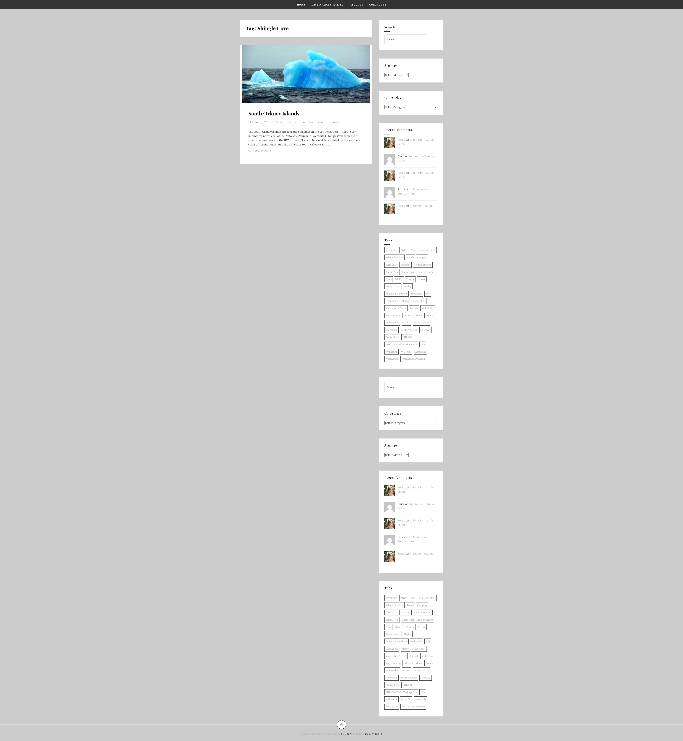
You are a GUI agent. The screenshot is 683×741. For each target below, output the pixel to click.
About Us (356, 4)
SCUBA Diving (421, 322)
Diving (399, 279)
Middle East (428, 308)
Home (301, 4)
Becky (279, 122)
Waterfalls (420, 351)
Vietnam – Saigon (421, 205)
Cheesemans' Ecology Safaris (417, 272)
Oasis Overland (413, 315)
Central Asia (391, 272)
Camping (422, 257)
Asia (413, 250)
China (388, 279)
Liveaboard (391, 300)
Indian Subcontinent (396, 293)
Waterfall (406, 351)
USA (422, 344)
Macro (405, 300)
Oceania (429, 315)
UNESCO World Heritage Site (401, 344)
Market (414, 308)
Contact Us (377, 4)
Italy (427, 293)
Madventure (419, 300)
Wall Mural (391, 351)
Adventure (391, 250)
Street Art (425, 329)
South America (409, 329)
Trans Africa (392, 337)
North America (393, 315)
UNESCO (407, 337)
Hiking (408, 286)
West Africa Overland (413, 358)
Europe (410, 279)
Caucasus (406, 264)
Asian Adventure (394, 257)
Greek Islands (392, 286)
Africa (404, 250)
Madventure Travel (396, 308)
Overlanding (392, 322)
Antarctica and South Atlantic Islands (313, 122)
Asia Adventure (427, 250)
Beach (410, 257)
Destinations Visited (327, 4)
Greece (421, 279)
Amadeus (358, 733)
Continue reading (264, 151)
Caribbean (391, 264)
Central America (422, 264)
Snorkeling (391, 329)
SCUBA (406, 322)
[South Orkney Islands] (306, 77)
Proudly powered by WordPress (320, 733)
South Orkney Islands (273, 113)
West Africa (391, 358)
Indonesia (416, 293)
